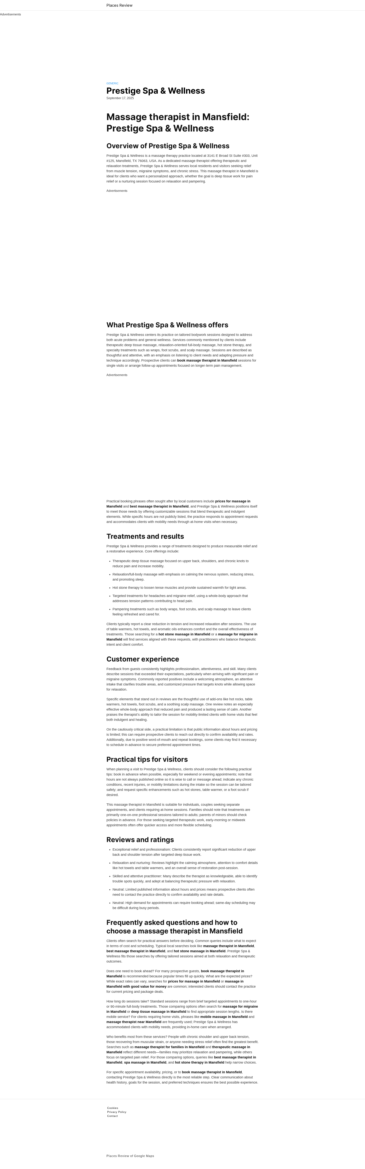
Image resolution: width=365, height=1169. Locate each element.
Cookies (112, 1107)
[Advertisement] (182, 45)
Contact (112, 1115)
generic (112, 83)
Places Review (119, 5)
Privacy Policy (116, 1111)
